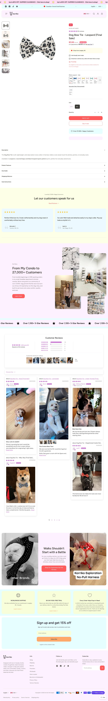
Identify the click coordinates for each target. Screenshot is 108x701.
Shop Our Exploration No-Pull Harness (54, 568)
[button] (73, 31)
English (5, 692)
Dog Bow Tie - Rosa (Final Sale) (19, 379)
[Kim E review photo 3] (46, 442)
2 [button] (51, 520)
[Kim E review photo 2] (41, 442)
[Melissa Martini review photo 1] (87, 407)
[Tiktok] (13, 6)
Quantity (71, 112)
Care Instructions (6, 182)
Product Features (6, 165)
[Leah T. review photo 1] (87, 471)
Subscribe (54, 639)
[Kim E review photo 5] (54, 442)
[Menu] (6, 14)
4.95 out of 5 (25, 345)
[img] (10, 381)
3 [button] (54, 520)
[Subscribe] (102, 668)
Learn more (18, 296)
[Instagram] (6, 6)
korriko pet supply (74, 28)
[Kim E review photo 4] (50, 442)
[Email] (17, 6)
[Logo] (14, 13)
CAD (14, 692)
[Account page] (98, 14)
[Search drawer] (94, 14)
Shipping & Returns (7, 176)
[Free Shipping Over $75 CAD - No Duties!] (54, 6)
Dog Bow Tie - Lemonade (51, 379)
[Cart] (102, 14)
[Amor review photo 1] (20, 414)
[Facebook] (9, 6)
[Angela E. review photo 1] (20, 485)
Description (5, 150)
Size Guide (5, 171)
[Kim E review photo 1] (53, 414)
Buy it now (86, 123)
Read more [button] (9, 450)
